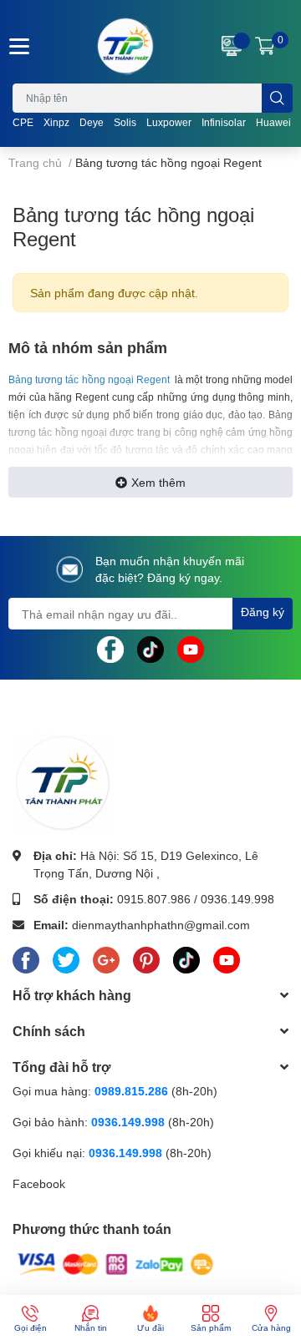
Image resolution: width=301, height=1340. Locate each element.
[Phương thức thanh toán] (115, 1263)
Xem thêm (158, 482)
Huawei (273, 122)
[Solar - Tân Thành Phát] (125, 46)
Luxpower (168, 122)
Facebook (39, 1183)
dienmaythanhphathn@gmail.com (161, 925)
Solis (125, 122)
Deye (91, 122)
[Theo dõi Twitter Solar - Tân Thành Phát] (66, 956)
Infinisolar (224, 122)
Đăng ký (262, 611)
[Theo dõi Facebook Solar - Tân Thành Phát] (110, 648)
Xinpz (56, 122)
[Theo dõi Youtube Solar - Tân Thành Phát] (190, 648)
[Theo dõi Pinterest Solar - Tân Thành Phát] (146, 956)
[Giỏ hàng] (265, 46)
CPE (23, 122)
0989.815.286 (131, 1091)
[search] (277, 98)
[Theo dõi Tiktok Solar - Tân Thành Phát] (150, 648)
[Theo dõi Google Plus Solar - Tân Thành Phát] (106, 956)
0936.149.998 (237, 899)
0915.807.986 (154, 899)
